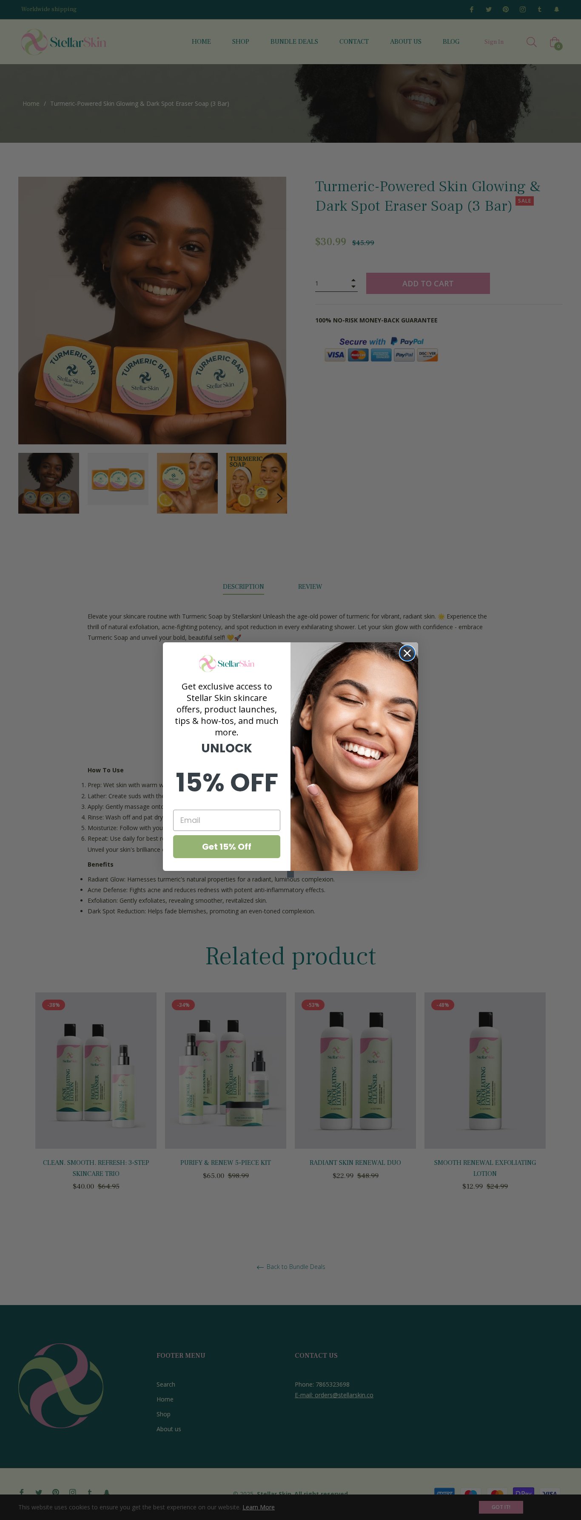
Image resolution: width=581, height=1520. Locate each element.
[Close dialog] (407, 653)
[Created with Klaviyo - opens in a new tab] (290, 874)
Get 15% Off (226, 847)
